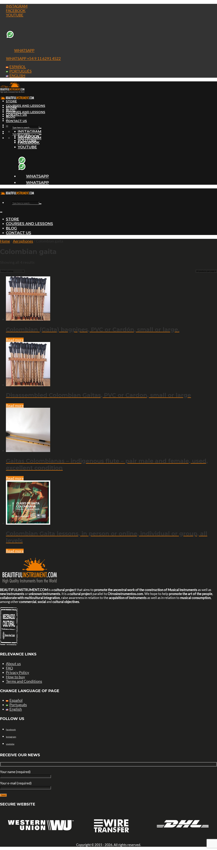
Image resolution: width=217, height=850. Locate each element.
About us (13, 663)
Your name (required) (15, 772)
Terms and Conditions (24, 681)
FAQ (9, 668)
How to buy (15, 677)
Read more (15, 340)
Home (5, 241)
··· (7, 125)
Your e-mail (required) (16, 783)
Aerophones (23, 241)
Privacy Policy (17, 672)
